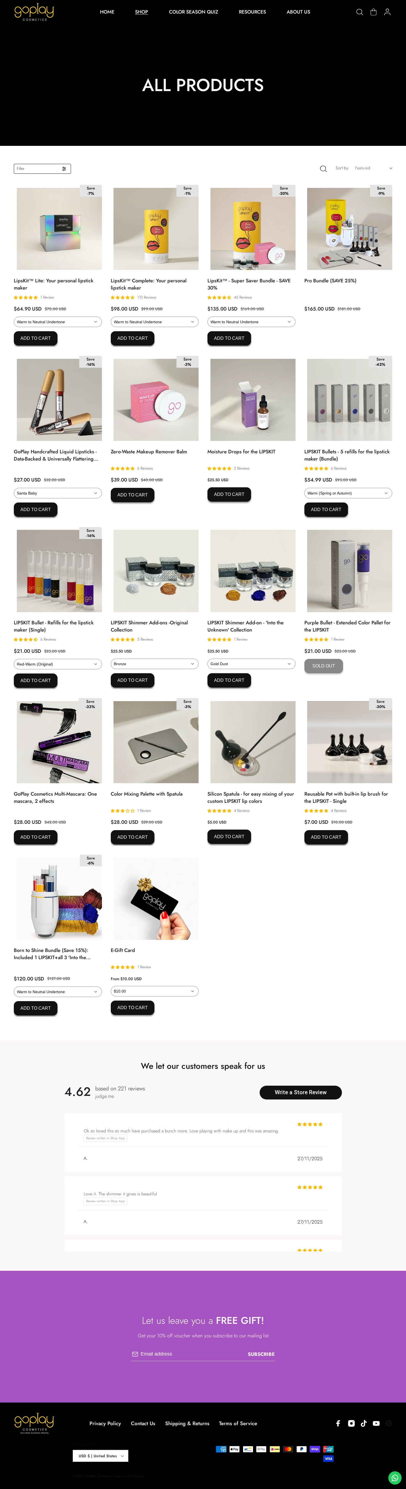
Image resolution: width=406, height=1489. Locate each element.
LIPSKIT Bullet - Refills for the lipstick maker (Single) (54, 626)
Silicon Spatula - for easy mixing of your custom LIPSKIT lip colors (250, 797)
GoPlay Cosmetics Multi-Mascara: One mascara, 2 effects (55, 797)
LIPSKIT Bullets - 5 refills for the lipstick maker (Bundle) (347, 455)
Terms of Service (238, 1423)
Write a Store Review (301, 1092)
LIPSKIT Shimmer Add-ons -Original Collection (149, 626)
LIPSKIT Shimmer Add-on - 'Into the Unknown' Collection (245, 626)
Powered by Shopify (129, 1476)
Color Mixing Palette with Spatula (147, 794)
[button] (360, 12)
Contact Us (143, 1423)
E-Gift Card (123, 950)
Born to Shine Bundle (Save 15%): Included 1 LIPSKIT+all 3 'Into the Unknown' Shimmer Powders (51, 954)
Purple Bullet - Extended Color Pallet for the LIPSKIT (347, 626)
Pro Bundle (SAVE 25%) (330, 280)
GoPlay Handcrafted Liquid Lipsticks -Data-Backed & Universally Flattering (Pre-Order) (55, 455)
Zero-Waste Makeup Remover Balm (149, 451)
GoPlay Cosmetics (99, 1476)
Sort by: (342, 168)
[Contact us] (395, 1478)
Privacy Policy (105, 1423)
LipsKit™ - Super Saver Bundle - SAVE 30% (249, 284)
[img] (77, 1092)
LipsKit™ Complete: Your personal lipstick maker (148, 284)
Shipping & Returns (187, 1423)
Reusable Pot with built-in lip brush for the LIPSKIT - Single (346, 797)
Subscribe (261, 1354)
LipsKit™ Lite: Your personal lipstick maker (53, 284)
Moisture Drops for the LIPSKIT (241, 451)
